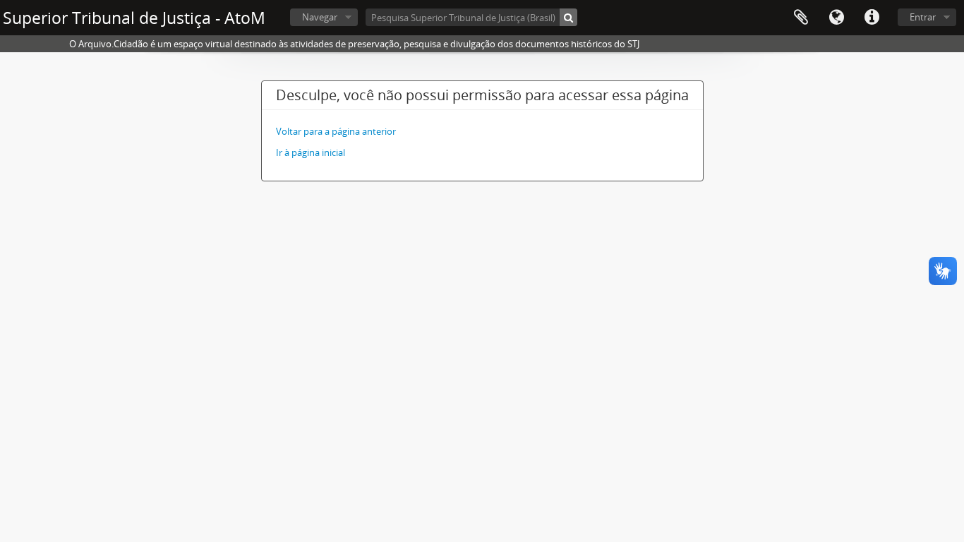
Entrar (923, 17)
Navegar (319, 17)
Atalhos (871, 17)
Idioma (836, 17)
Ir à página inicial (310, 152)
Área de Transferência (801, 17)
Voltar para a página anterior (336, 131)
